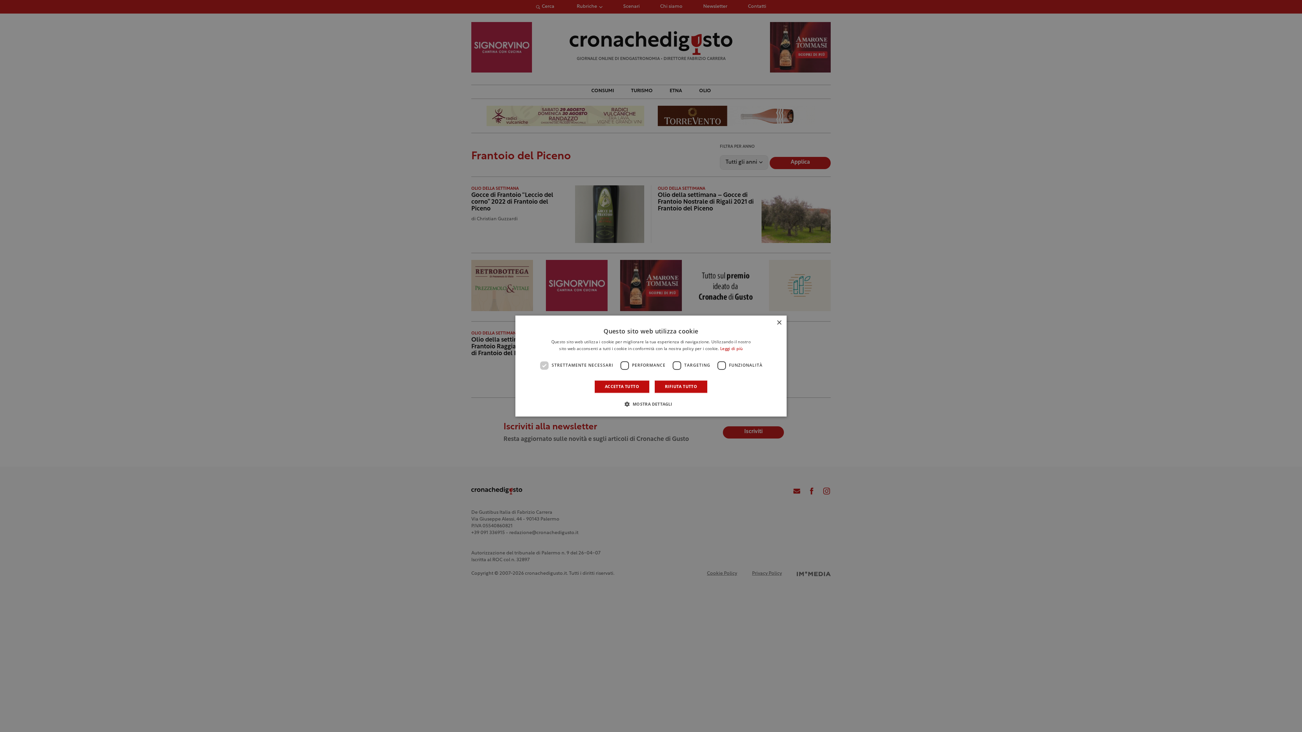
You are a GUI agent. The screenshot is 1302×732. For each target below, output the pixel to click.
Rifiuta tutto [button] (681, 386)
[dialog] (651, 366)
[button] (651, 404)
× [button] (779, 322)
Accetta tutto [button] (622, 386)
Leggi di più (731, 349)
